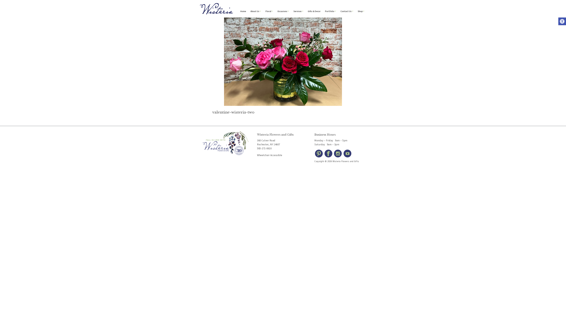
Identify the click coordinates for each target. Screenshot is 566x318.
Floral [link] (268, 11)
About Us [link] (254, 11)
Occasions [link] (282, 11)
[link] (562, 21)
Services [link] (297, 11)
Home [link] (243, 11)
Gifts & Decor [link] (314, 11)
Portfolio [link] (329, 11)
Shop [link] (360, 11)
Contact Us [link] (346, 11)
